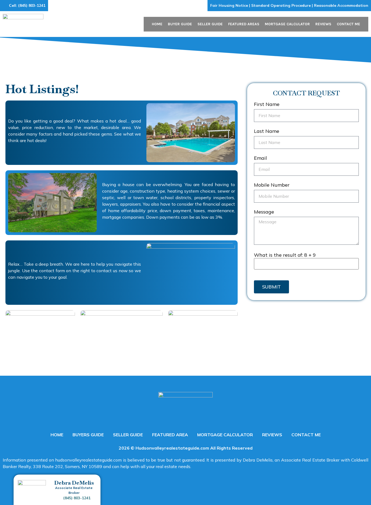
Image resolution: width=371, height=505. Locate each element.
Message (264, 212)
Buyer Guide (180, 24)
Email (260, 158)
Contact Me (348, 24)
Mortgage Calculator (287, 24)
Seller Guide (210, 24)
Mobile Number (272, 185)
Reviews (323, 24)
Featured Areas (243, 24)
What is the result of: (285, 255)
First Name (266, 104)
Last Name (266, 131)
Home (157, 24)
